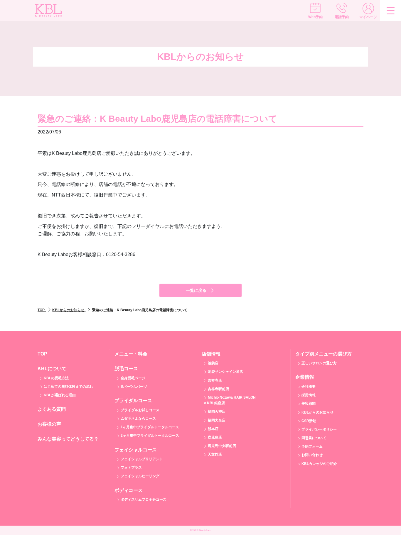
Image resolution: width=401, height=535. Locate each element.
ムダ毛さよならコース (138, 419)
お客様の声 (49, 423)
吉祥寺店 (215, 380)
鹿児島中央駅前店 (222, 446)
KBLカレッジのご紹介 (319, 464)
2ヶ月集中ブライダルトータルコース (150, 436)
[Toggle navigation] (390, 10)
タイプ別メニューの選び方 (323, 353)
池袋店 (213, 363)
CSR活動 (308, 421)
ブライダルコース (133, 400)
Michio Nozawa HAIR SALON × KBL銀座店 (230, 400)
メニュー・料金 (130, 353)
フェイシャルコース (135, 449)
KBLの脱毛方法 (56, 378)
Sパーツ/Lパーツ (134, 387)
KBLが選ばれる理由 (60, 395)
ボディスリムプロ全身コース (143, 499)
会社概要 (308, 387)
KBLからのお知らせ (317, 412)
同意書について (313, 438)
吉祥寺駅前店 (218, 389)
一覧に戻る (196, 290)
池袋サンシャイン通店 (225, 372)
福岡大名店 (216, 420)
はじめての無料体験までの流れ (68, 387)
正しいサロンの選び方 (319, 363)
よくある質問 (52, 409)
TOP (42, 353)
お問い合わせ (312, 455)
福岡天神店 (216, 411)
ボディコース (128, 490)
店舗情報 (211, 353)
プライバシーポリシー (319, 429)
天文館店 (215, 454)
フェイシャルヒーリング (140, 476)
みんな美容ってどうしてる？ (68, 438)
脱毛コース (126, 368)
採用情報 (308, 395)
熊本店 (213, 429)
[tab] (71, 381)
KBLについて (52, 368)
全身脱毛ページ (133, 378)
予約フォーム (312, 446)
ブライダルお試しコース (140, 410)
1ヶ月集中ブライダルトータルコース (150, 427)
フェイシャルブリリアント (142, 459)
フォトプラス (131, 467)
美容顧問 (308, 404)
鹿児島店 (215, 437)
